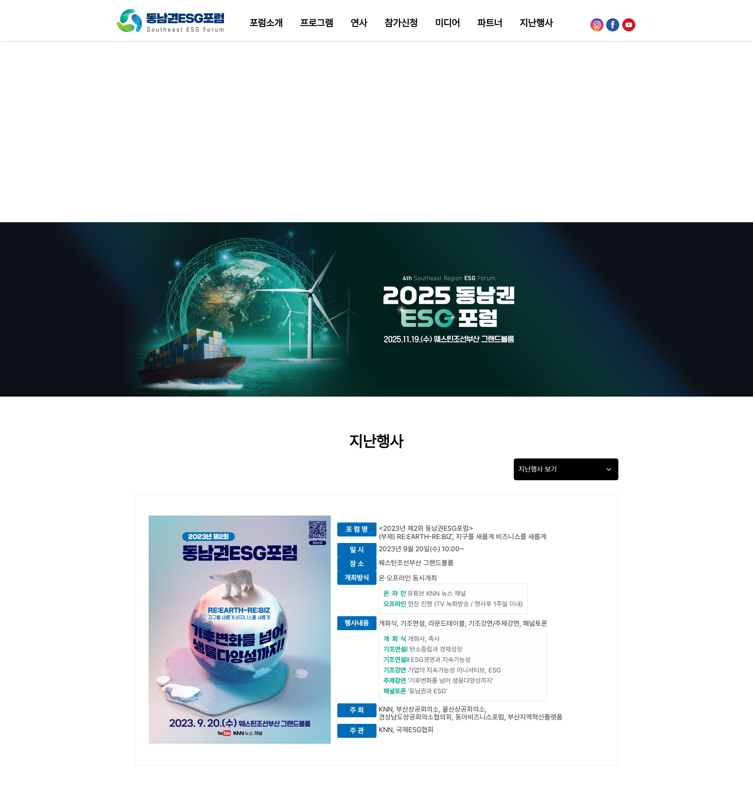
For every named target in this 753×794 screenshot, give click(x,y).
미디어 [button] (447, 22)
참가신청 (401, 22)
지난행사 (536, 22)
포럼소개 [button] (266, 22)
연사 (359, 22)
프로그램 (316, 22)
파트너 (490, 22)
